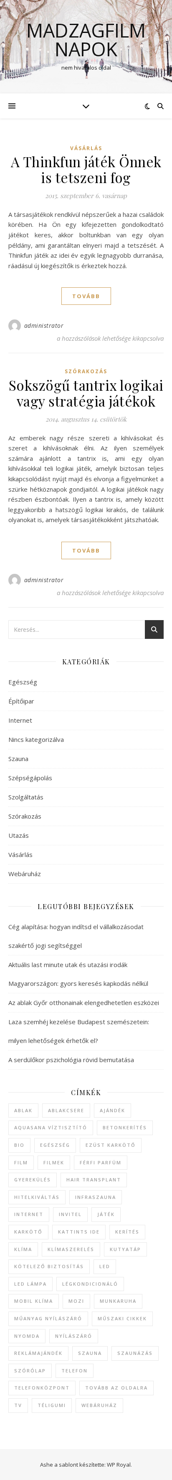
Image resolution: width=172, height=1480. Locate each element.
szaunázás (135, 1353)
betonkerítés (125, 1127)
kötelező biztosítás (49, 1266)
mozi (76, 1301)
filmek (53, 1162)
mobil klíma (33, 1301)
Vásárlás (86, 148)
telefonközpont (42, 1388)
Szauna (18, 758)
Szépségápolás (30, 778)
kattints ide (79, 1232)
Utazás (18, 835)
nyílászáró (73, 1336)
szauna (90, 1353)
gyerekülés (32, 1179)
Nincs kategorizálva (36, 739)
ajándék (112, 1110)
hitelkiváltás (37, 1197)
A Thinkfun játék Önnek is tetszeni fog (86, 169)
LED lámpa (30, 1284)
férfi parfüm (100, 1162)
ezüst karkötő (111, 1145)
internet (28, 1214)
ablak (23, 1110)
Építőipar (21, 701)
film (21, 1162)
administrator (44, 325)
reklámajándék (38, 1353)
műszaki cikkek (122, 1318)
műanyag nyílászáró (48, 1318)
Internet (20, 720)
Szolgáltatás (25, 797)
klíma (23, 1249)
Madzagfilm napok (86, 39)
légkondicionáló (90, 1284)
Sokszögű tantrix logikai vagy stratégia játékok (86, 393)
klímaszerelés (71, 1249)
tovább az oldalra (116, 1388)
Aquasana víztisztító (50, 1127)
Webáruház (24, 873)
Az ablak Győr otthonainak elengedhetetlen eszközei (83, 1002)
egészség (55, 1145)
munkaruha (118, 1301)
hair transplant (93, 1179)
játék (106, 1214)
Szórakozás (86, 371)
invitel (70, 1214)
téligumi (52, 1405)
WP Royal (119, 1464)
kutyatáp (125, 1249)
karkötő (28, 1232)
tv (18, 1405)
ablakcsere (66, 1110)
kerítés (127, 1232)
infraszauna (95, 1197)
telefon (74, 1370)
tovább (86, 296)
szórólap (30, 1370)
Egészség (22, 682)
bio (19, 1145)
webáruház (99, 1405)
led (104, 1266)
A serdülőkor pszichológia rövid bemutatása (71, 1059)
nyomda (27, 1336)
